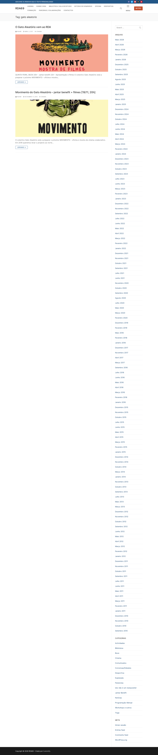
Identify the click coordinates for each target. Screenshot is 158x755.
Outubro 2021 (120, 263)
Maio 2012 (119, 536)
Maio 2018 (119, 333)
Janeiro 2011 (120, 611)
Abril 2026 (119, 45)
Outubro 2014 (120, 467)
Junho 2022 (120, 223)
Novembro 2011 (121, 566)
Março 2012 (120, 546)
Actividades (120, 643)
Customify (46, 751)
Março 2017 (120, 362)
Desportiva (119, 673)
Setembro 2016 (121, 367)
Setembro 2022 (121, 213)
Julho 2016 (119, 372)
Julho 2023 (119, 179)
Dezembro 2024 (121, 109)
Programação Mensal (123, 703)
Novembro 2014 (121, 462)
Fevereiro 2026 (121, 54)
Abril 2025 (119, 94)
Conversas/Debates (123, 668)
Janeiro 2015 (120, 452)
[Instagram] (138, 2)
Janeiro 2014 (120, 477)
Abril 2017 (119, 358)
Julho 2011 (119, 581)
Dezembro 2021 (121, 253)
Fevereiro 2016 (121, 397)
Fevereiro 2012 (121, 551)
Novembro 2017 (121, 353)
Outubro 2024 (121, 119)
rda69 (19, 31)
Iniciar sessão (120, 725)
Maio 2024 (119, 134)
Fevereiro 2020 (121, 318)
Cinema (39, 31)
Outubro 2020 (121, 288)
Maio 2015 (119, 432)
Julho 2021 (119, 273)
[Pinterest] (141, 2)
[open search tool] (121, 8)
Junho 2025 (120, 84)
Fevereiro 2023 (121, 194)
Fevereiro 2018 (121, 338)
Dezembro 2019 (121, 323)
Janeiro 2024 (120, 154)
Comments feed (121, 735)
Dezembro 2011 (121, 561)
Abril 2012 (119, 541)
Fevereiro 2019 (121, 328)
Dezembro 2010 (121, 616)
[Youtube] (135, 2)
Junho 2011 (119, 586)
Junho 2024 (120, 129)
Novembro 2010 (121, 621)
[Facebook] (128, 2)
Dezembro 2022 (121, 204)
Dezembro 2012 (121, 512)
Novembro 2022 (122, 208)
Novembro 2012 (121, 516)
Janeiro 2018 (120, 343)
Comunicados (120, 663)
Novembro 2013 (121, 482)
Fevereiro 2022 (121, 243)
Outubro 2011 (120, 571)
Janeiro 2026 (120, 59)
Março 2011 (119, 601)
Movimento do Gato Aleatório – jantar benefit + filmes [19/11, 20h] (55, 92)
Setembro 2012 (121, 526)
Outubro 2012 (120, 521)
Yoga (117, 713)
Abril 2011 (119, 596)
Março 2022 (120, 238)
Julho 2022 (119, 218)
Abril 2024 (119, 139)
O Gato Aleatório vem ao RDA (33, 27)
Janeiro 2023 (120, 199)
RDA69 (19, 8)
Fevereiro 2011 (121, 606)
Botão (138, 8)
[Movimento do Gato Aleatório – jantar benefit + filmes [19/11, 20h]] (61, 118)
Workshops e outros (123, 708)
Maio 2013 (119, 502)
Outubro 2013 (120, 487)
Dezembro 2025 (121, 64)
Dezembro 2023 (121, 159)
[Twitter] (132, 2)
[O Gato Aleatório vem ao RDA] (61, 53)
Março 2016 (120, 392)
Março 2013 (120, 507)
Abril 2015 (119, 437)
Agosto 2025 (120, 79)
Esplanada (119, 678)
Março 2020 (120, 313)
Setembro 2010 (121, 631)
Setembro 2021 (121, 268)
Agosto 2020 (120, 298)
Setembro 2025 (121, 74)
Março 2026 (120, 50)
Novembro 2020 (122, 283)
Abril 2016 (119, 387)
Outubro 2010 (120, 626)
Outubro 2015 (120, 417)
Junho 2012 (120, 531)
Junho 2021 (120, 278)
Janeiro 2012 (120, 556)
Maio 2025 (119, 89)
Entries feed (120, 730)
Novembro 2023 (122, 164)
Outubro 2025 (121, 69)
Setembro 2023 (121, 174)
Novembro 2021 (121, 258)
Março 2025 (120, 99)
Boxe (117, 653)
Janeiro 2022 (120, 248)
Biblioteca (119, 648)
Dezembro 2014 (121, 457)
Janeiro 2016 (120, 402)
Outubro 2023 (121, 169)
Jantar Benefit (121, 693)
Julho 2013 (119, 497)
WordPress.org (121, 740)
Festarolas (119, 683)
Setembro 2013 (121, 492)
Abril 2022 (119, 233)
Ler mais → (21, 82)
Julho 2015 (119, 422)
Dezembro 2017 (121, 348)
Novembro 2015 (121, 412)
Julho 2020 (119, 303)
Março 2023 (120, 189)
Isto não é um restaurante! (125, 688)
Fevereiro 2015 (121, 447)
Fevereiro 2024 (121, 149)
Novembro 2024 (122, 114)
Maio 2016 (119, 382)
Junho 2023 (120, 184)
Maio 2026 (119, 40)
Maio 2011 (119, 591)
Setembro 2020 (121, 293)
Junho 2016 (120, 377)
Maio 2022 (119, 228)
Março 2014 (120, 472)
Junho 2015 (120, 427)
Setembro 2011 (121, 576)
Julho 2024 (119, 124)
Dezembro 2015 (121, 407)
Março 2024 (120, 144)
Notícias (118, 698)
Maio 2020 (119, 308)
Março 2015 (120, 442)
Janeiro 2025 (120, 104)
